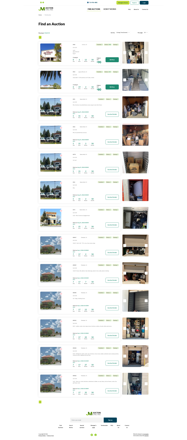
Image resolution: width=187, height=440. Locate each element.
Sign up (110, 420)
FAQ (129, 9)
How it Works (110, 9)
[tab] (135, 53)
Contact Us (145, 9)
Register (134, 2)
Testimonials (104, 425)
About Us (136, 9)
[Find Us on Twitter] (41, 2)
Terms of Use (50, 435)
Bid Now (112, 60)
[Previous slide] (124, 52)
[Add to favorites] (61, 45)
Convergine (146, 434)
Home (40, 15)
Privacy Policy (42, 435)
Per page (140, 32)
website (146, 435)
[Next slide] (146, 52)
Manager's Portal (123, 2)
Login (144, 2)
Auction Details (112, 114)
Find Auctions (94, 9)
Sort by (113, 32)
